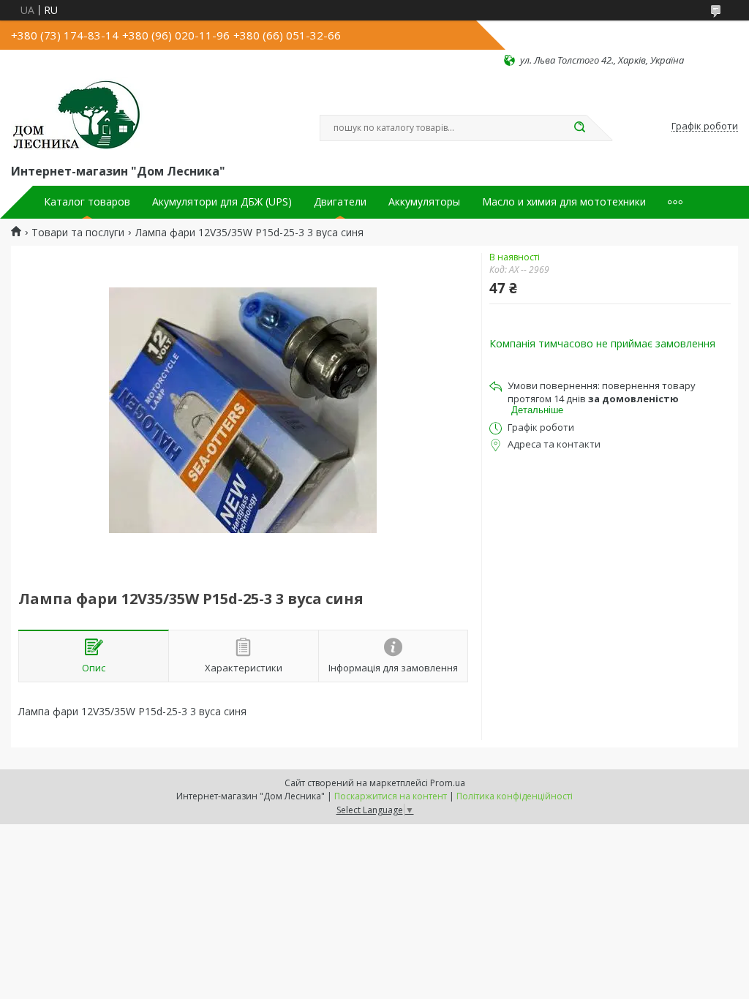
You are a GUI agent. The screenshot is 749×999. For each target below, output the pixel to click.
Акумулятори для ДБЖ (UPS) (222, 202)
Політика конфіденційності (514, 796)
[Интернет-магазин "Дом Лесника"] (77, 114)
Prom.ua (447, 783)
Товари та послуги (77, 232)
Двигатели (340, 202)
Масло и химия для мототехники (564, 202)
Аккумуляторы (424, 202)
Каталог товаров (87, 202)
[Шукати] (579, 128)
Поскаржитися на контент (390, 796)
